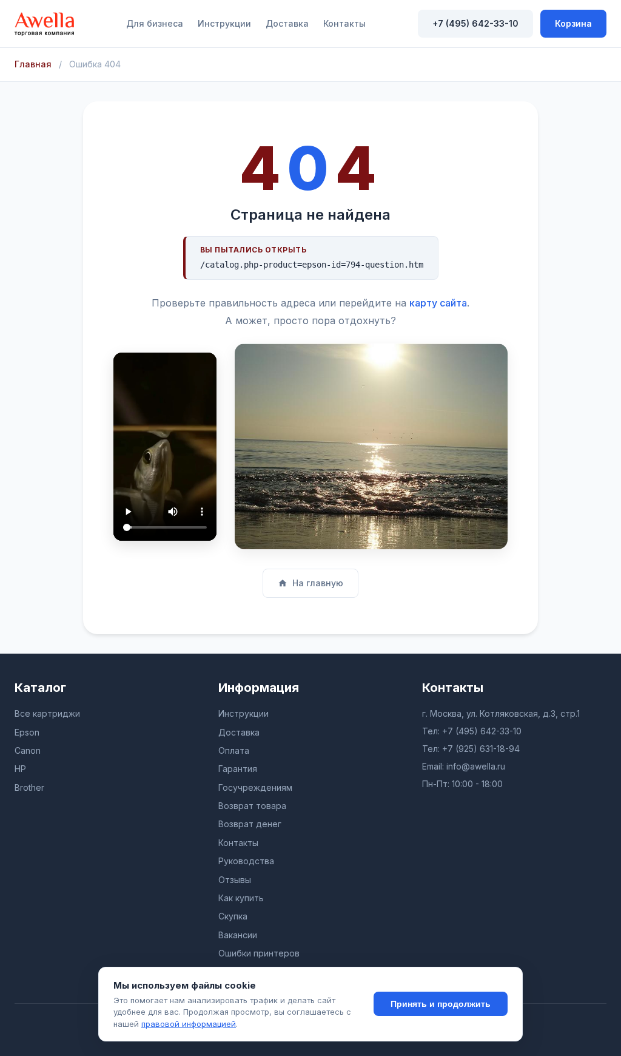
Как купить (241, 898)
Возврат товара (252, 805)
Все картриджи (47, 713)
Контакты (344, 23)
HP (20, 768)
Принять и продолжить (441, 1004)
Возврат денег (249, 824)
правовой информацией (188, 1024)
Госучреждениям (255, 787)
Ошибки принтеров (259, 953)
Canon (28, 750)
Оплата (233, 750)
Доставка (287, 23)
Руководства (246, 861)
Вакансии (237, 935)
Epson (27, 732)
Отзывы (234, 880)
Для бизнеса (154, 23)
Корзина (573, 23)
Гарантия (237, 768)
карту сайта (438, 303)
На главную (317, 583)
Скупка (232, 916)
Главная (33, 64)
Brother (29, 787)
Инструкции (224, 23)
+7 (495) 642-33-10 (475, 23)
